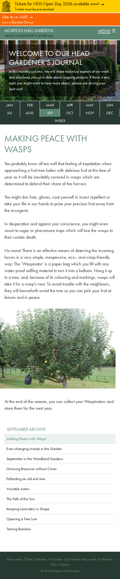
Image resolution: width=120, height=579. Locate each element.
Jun (110, 105)
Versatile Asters (18, 488)
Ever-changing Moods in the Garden (34, 448)
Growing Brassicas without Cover (31, 468)
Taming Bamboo (18, 528)
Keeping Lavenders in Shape (27, 508)
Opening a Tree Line (21, 518)
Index (60, 120)
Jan (9, 105)
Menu (104, 31)
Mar (50, 105)
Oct (69, 112)
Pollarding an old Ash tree (25, 478)
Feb (30, 105)
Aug (30, 112)
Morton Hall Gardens (28, 30)
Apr (70, 105)
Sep (50, 112)
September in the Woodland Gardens (34, 458)
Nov (90, 112)
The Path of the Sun (20, 498)
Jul (9, 112)
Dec (109, 112)
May (89, 105)
